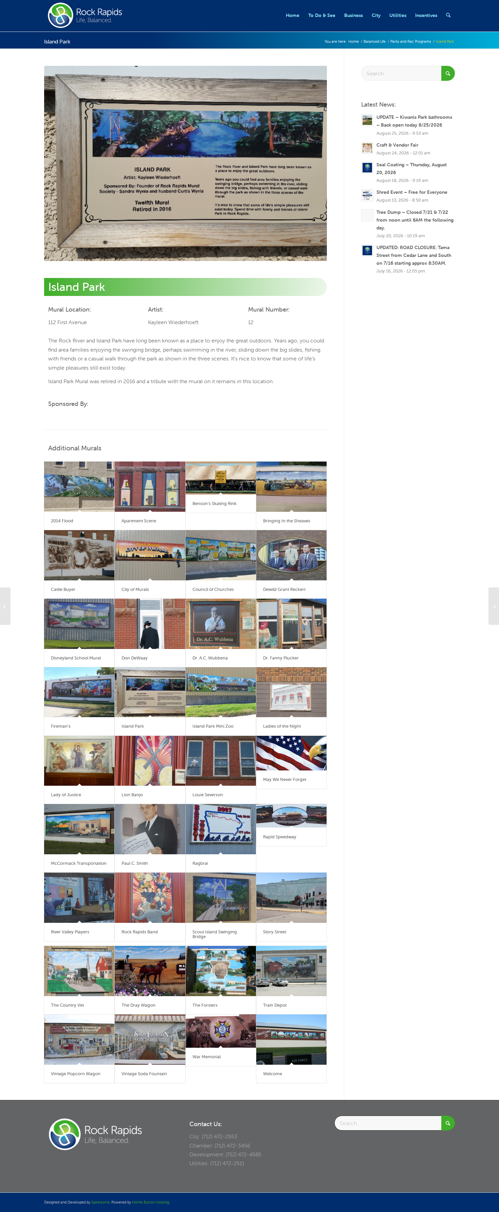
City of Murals (135, 589)
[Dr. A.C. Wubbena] (221, 624)
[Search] (448, 15)
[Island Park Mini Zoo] (221, 692)
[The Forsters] (221, 971)
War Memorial (206, 1057)
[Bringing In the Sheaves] (291, 487)
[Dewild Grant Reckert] (291, 555)
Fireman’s (61, 726)
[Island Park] (150, 692)
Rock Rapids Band (140, 932)
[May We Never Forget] (291, 753)
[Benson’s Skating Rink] (221, 478)
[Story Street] (291, 898)
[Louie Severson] (221, 761)
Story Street (274, 932)
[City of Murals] (150, 555)
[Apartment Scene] (150, 487)
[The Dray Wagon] (150, 971)
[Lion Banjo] (150, 761)
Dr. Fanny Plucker (281, 658)
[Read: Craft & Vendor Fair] (367, 148)
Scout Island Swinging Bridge (214, 934)
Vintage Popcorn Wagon (75, 1074)
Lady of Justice (66, 795)
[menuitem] (292, 15)
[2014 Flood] (79, 487)
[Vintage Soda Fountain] (150, 1039)
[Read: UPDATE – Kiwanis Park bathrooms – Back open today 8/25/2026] (367, 120)
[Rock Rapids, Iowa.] (84, 15)
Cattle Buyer (63, 589)
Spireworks (100, 1202)
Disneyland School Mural (76, 658)
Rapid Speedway (279, 837)
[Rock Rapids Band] (150, 898)
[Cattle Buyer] (79, 555)
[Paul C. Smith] (150, 829)
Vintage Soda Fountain (144, 1074)
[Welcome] (291, 1039)
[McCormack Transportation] (79, 829)
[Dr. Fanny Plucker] (291, 624)
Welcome (272, 1074)
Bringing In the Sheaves (286, 521)
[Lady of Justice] (79, 761)
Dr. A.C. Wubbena (210, 658)
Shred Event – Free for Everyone (411, 192)
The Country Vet (67, 1005)
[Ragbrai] (221, 829)
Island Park (57, 41)
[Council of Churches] (221, 555)
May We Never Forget (284, 779)
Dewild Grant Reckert (284, 589)
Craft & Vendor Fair (397, 145)
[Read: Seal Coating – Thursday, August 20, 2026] (367, 168)
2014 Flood (62, 521)
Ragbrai (200, 863)
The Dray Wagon (138, 1005)
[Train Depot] (291, 971)
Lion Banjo (132, 795)
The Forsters (205, 1005)
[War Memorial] (221, 1030)
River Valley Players (70, 932)
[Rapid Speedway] (291, 815)
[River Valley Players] (79, 898)
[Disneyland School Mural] (79, 624)
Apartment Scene (139, 521)
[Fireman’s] (79, 692)
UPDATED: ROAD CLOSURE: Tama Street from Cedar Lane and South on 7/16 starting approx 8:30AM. (413, 255)
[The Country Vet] (79, 971)
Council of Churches (213, 589)
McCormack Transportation (79, 863)
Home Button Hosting (150, 1202)
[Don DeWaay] (150, 624)
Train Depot (275, 1005)
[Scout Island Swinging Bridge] (221, 898)
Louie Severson (207, 795)
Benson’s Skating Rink (214, 503)
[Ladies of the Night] (291, 692)
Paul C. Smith (135, 863)
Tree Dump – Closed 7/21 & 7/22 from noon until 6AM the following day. (415, 220)
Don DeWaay (135, 658)
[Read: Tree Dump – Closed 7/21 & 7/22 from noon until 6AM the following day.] (367, 215)
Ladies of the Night (282, 726)
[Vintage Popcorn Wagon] (79, 1039)
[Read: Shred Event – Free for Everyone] (367, 195)
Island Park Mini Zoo (213, 726)
